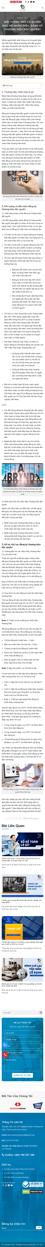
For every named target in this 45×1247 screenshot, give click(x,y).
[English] (17, 2)
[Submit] (41, 1012)
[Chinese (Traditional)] (14, 2)
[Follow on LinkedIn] (31, 2)
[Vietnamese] (20, 2)
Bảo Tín (37, 46)
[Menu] (3, 8)
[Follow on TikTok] (28, 2)
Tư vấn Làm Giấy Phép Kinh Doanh (19, 1169)
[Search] (42, 7)
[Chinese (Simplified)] (11, 2)
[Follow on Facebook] (26, 2)
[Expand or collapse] (40, 85)
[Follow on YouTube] (33, 2)
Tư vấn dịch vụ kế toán (14, 1173)
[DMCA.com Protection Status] (32, 1191)
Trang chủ (20, 17)
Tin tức (26, 17)
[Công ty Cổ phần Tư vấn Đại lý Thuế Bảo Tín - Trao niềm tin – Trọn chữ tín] (22, 8)
